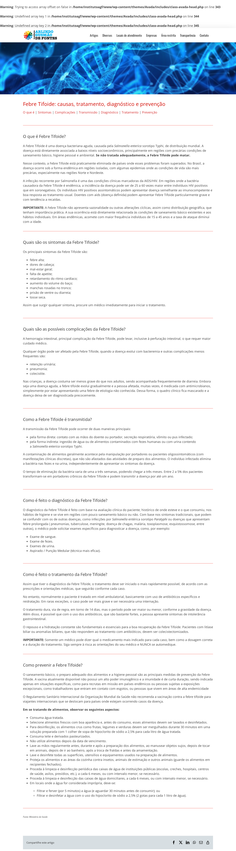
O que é (28, 112)
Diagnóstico (110, 112)
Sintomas (45, 112)
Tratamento (130, 112)
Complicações (65, 112)
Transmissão (88, 112)
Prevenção (149, 112)
